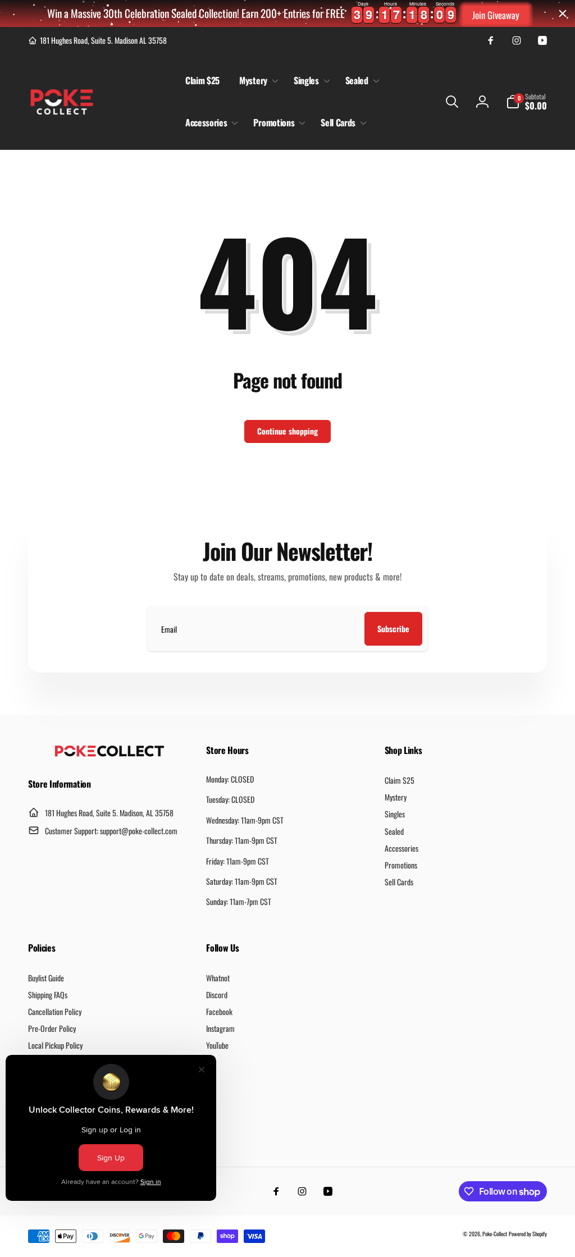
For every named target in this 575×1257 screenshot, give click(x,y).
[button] (256, 81)
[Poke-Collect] (109, 753)
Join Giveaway (495, 15)
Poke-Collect (494, 1233)
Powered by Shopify (528, 1233)
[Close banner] (562, 13)
